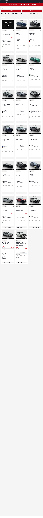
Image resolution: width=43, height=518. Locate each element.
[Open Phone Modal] (39, 2)
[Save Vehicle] (13, 31)
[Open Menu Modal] (2, 2)
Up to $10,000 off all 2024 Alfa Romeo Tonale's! (21, 4)
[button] (8, 52)
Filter (32, 10)
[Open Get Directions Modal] (40, 2)
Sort (12, 10)
